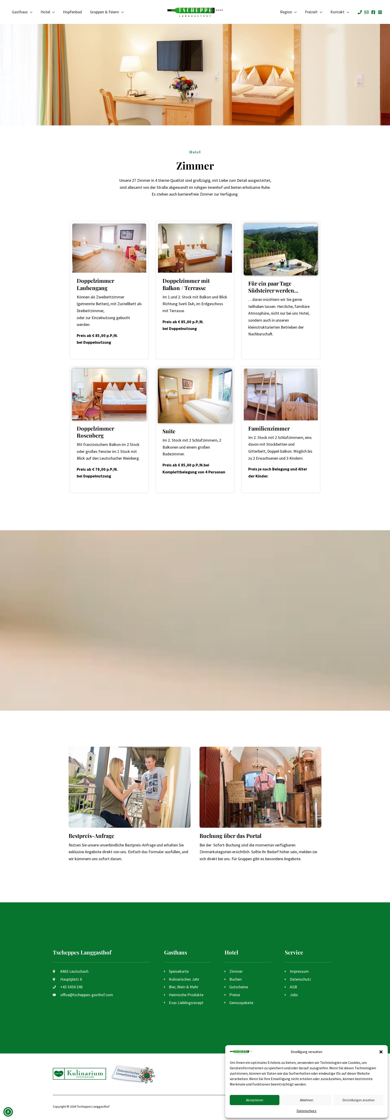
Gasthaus (20, 11)
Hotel (45, 11)
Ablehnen (306, 1100)
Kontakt (337, 11)
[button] (381, 1052)
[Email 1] (366, 12)
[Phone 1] (360, 12)
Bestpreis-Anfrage (91, 835)
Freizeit (311, 11)
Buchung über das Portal (230, 835)
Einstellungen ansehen (358, 1100)
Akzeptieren (254, 1100)
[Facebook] (373, 12)
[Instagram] (380, 12)
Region (286, 11)
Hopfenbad (72, 11)
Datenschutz (306, 1110)
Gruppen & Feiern (104, 11)
